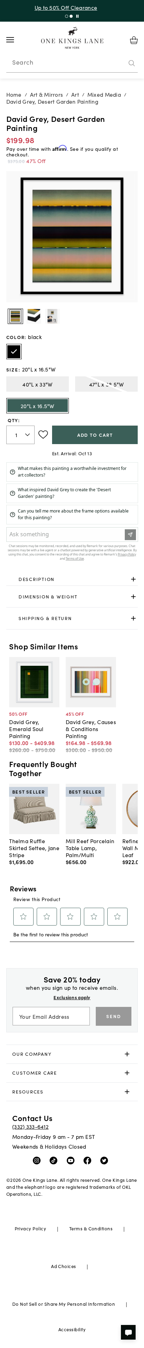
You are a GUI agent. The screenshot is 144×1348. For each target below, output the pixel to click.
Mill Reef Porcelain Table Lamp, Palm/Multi (90, 848)
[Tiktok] (55, 1160)
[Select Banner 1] (71, 16)
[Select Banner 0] (66, 16)
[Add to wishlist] (43, 434)
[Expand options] (133, 579)
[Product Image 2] (52, 316)
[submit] (132, 63)
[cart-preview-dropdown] (134, 40)
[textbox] (20, 435)
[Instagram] (38, 1160)
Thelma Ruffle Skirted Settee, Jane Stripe (34, 848)
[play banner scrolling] (77, 16)
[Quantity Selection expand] (28, 434)
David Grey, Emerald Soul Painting (26, 728)
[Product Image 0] (15, 316)
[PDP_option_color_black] (14, 351)
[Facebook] (89, 1160)
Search (22, 62)
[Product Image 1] (34, 316)
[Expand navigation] (15, 40)
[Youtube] (72, 1160)
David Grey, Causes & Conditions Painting (91, 728)
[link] (72, 579)
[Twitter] (105, 1160)
